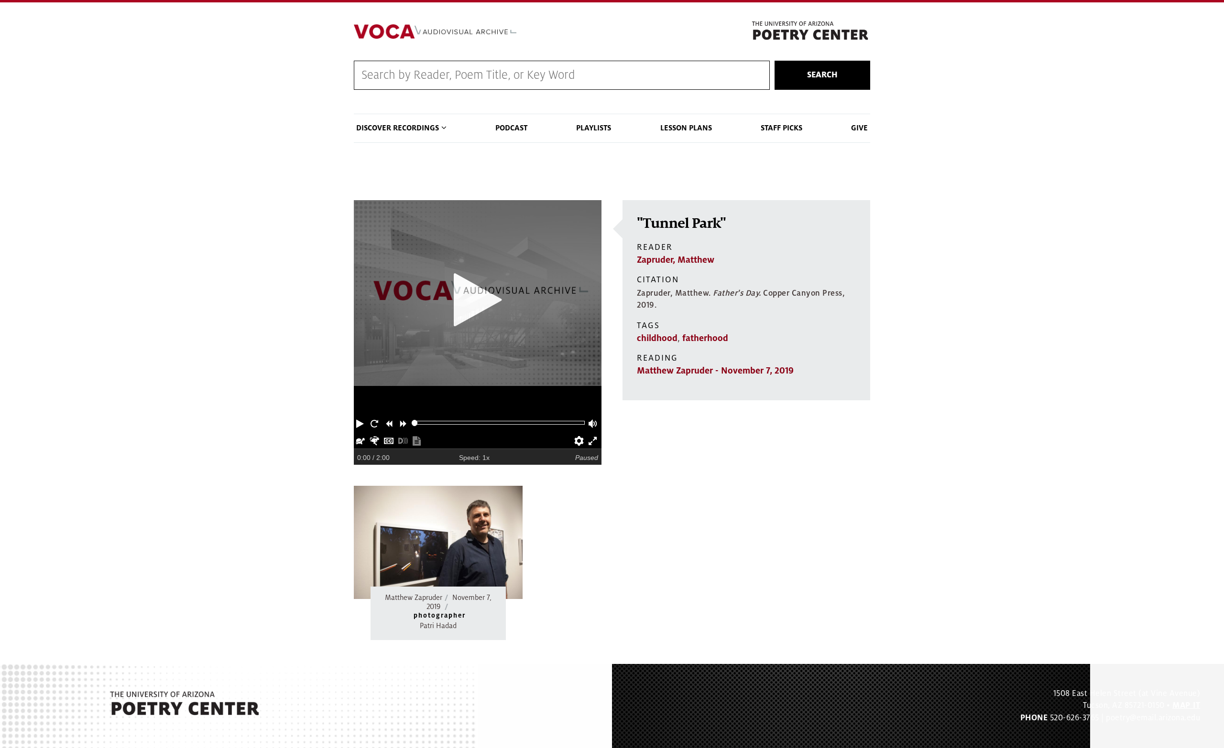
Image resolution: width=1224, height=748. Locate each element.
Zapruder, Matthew (675, 260)
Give (859, 128)
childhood (657, 338)
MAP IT (1186, 705)
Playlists (593, 128)
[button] (361, 423)
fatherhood (705, 338)
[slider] (415, 423)
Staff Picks (781, 128)
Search (822, 75)
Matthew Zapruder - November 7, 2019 (715, 370)
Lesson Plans (686, 128)
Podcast (511, 128)
